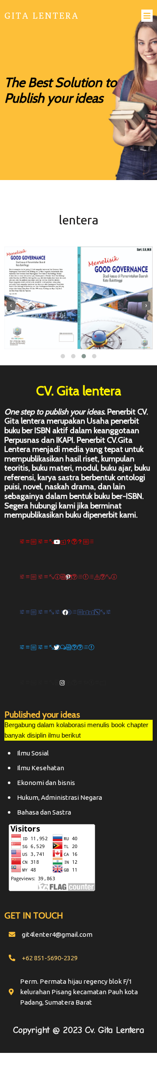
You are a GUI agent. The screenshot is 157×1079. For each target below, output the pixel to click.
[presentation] (11, 305)
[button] (63, 356)
